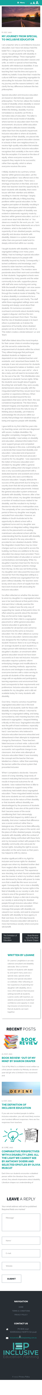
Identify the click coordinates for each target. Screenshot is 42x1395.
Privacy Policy (21, 1315)
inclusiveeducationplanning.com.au (23, 1338)
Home (21, 1307)
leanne (29, 955)
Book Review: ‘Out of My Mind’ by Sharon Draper (31, 938)
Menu (22, 3)
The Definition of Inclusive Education (10, 938)
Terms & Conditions (21, 1311)
